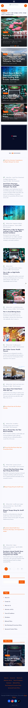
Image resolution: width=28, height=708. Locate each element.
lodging (4, 12)
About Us (7, 597)
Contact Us (7, 601)
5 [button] (17, 46)
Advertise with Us (9, 609)
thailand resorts (9, 14)
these (3, 14)
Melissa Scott (9, 41)
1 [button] (10, 46)
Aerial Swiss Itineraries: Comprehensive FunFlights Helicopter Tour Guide (14, 59)
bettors (20, 268)
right (12, 12)
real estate (5, 466)
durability (15, 423)
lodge (25, 12)
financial (5, 309)
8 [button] (19, 153)
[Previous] (21, 641)
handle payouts (16, 345)
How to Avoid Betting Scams (11, 311)
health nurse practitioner (9, 547)
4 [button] (14, 46)
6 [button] (18, 46)
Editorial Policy (8, 621)
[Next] (24, 641)
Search (6, 576)
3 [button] (13, 46)
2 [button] (12, 46)
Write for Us (8, 605)
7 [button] (18, 153)
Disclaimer (7, 617)
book (14, 384)
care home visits (20, 384)
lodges (16, 12)
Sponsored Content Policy (11, 629)
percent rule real (17, 464)
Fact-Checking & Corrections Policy (13, 625)
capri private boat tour (8, 506)
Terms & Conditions (9, 613)
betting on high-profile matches (10, 268)
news (5, 54)
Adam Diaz (5, 63)
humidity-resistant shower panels (10, 425)
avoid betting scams (18, 307)
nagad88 (5, 346)
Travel (5, 32)
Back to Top (14, 705)
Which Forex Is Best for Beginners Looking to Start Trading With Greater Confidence (13, 231)
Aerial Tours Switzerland (18, 177)
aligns (14, 545)
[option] (14, 31)
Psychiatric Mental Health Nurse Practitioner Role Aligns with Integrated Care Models (13, 553)
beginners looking (17, 223)
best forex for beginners (8, 225)
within (20, 12)
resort (8, 12)
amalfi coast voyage (18, 504)
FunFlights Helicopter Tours (9, 179)
